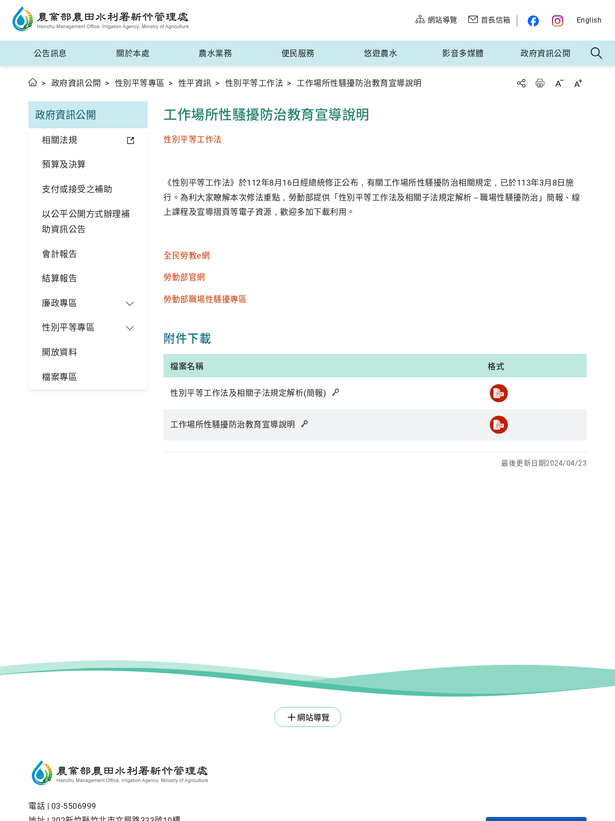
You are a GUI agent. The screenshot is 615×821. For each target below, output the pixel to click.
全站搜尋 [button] (596, 53)
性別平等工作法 (254, 83)
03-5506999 (73, 806)
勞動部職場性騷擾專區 (205, 299)
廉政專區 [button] (59, 303)
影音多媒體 (463, 53)
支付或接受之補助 (77, 189)
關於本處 (132, 53)
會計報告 (59, 254)
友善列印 (539, 83)
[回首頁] (220, 774)
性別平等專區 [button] (68, 327)
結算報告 (59, 278)
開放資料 (59, 352)
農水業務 (215, 53)
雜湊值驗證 (336, 392)
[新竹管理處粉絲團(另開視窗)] (531, 21)
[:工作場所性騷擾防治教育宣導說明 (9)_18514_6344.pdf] (499, 425)
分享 (520, 83)
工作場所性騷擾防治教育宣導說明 (233, 424)
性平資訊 (195, 83)
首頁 (33, 82)
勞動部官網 (184, 277)
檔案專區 (59, 377)
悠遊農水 (380, 53)
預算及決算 (64, 164)
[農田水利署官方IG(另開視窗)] (558, 21)
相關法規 (59, 140)
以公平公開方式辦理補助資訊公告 (86, 222)
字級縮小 (559, 83)
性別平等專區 (140, 83)
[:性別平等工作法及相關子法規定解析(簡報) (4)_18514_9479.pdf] (499, 393)
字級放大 (578, 83)
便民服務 (298, 53)
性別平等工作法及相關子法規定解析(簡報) (249, 393)
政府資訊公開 (545, 53)
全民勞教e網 (186, 255)
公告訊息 (50, 53)
